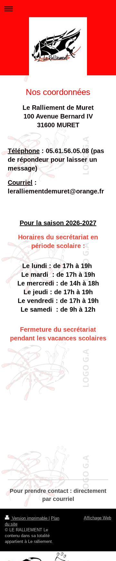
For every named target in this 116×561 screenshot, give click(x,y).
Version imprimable (30, 518)
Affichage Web (97, 517)
